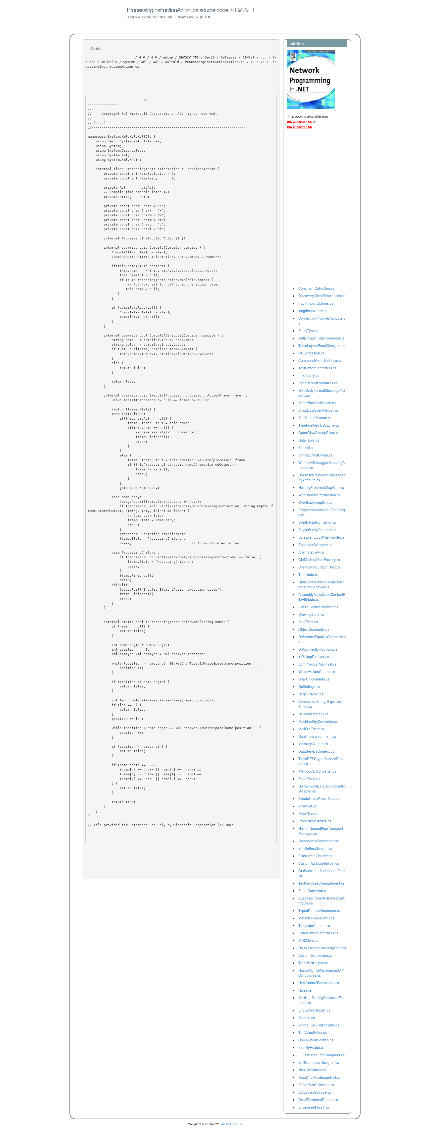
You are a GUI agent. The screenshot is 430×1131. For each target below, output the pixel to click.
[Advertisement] (307, 208)
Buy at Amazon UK (299, 126)
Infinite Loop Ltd (231, 1124)
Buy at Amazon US (299, 121)
